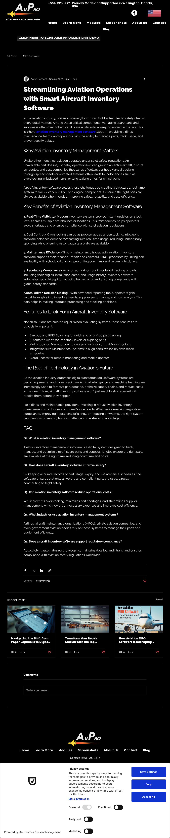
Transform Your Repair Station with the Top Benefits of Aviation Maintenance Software (81, 640)
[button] (72, 23)
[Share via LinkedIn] (41, 570)
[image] (139, 619)
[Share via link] (49, 570)
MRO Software (31, 56)
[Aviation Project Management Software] (31, 619)
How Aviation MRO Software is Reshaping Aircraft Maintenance (135, 640)
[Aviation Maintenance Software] (85, 619)
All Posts (11, 56)
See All (159, 599)
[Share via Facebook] (25, 570)
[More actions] (144, 79)
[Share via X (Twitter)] (33, 570)
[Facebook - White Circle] (134, 13)
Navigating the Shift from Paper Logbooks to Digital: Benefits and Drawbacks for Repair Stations (30, 640)
